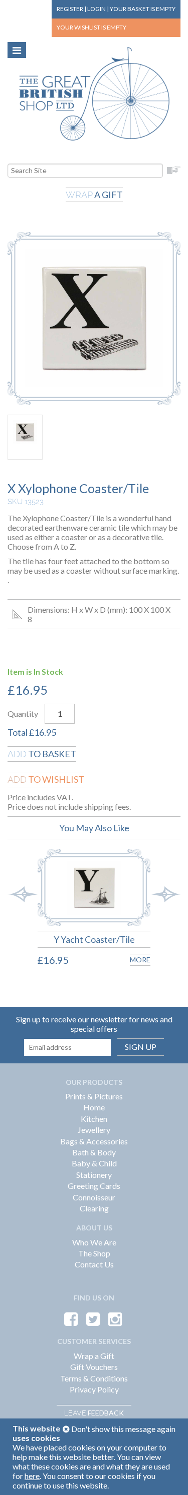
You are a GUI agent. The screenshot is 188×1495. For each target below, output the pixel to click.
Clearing (94, 1208)
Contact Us (94, 1264)
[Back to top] (167, 1474)
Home (94, 1107)
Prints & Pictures (94, 1096)
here (32, 1475)
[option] (86, 915)
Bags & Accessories (94, 1141)
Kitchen (94, 1118)
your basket (142, 9)
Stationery (94, 1174)
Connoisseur (94, 1197)
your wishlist (91, 27)
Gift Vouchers (94, 1366)
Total (18, 732)
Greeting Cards (94, 1185)
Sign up (140, 1046)
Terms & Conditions (94, 1378)
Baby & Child (94, 1163)
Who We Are (94, 1242)
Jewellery (94, 1129)
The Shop (94, 1253)
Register (70, 9)
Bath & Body (94, 1152)
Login (96, 9)
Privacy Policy (94, 1389)
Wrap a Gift (94, 1355)
